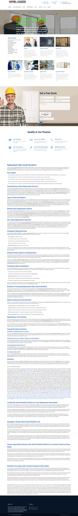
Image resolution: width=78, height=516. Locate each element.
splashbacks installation (63, 397)
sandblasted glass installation (21, 397)
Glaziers (9, 7)
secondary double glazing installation (40, 397)
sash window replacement (31, 372)
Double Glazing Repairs (28, 71)
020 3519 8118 (46, 3)
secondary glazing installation (53, 397)
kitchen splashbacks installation (65, 394)
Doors (24, 7)
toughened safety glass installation (54, 377)
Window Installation (17, 7)
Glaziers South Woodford (16, 514)
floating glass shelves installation (37, 393)
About (36, 7)
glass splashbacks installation (25, 394)
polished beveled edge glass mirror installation (55, 396)
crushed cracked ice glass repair (13, 392)
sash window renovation (22, 372)
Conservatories (30, 7)
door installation (43, 398)
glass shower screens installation (13, 394)
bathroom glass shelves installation (40, 391)
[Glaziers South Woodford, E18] (18, 2)
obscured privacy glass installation (26, 396)
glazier (56, 386)
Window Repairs (43, 71)
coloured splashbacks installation (65, 391)
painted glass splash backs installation (18, 381)
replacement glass (29, 370)
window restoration (40, 372)
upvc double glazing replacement (28, 398)
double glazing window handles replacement (57, 392)
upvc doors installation (60, 398)
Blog (45, 7)
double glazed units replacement (25, 392)
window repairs (56, 384)
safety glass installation (11, 397)
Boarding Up (58, 48)
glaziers (66, 386)
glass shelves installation (66, 393)
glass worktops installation (48, 394)
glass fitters (9, 389)
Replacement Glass (12, 71)
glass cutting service (47, 393)
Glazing (25, 48)
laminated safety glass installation (13, 396)
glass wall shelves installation (36, 394)
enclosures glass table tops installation (24, 393)
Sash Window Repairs (60, 71)
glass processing (58, 393)
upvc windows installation (51, 398)
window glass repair (15, 370)
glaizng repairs (56, 394)
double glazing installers (35, 392)
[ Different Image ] (43, 121)
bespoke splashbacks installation (53, 391)
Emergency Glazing (44, 48)
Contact (49, 7)
